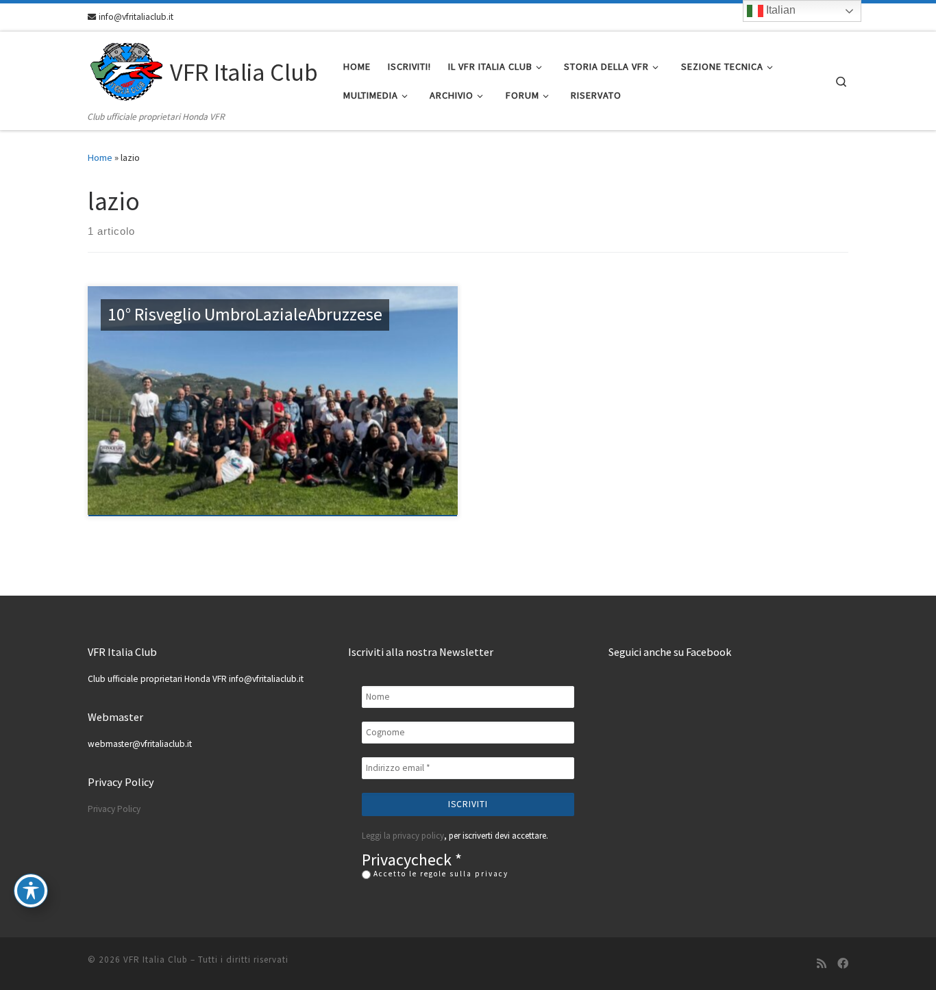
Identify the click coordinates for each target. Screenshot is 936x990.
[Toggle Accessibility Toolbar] (30, 890)
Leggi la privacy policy (403, 835)
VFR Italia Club (155, 959)
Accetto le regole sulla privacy (439, 873)
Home (100, 157)
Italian (779, 10)
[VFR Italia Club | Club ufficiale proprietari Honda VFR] (126, 70)
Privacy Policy (114, 809)
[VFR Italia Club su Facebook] (842, 963)
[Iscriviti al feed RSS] (821, 963)
